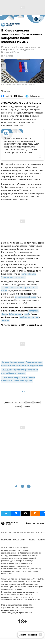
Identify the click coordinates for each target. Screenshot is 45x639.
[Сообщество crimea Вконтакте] (15, 513)
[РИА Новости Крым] (10, 25)
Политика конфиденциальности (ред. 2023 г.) (21, 568)
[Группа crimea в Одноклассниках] (35, 513)
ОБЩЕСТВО (18, 532)
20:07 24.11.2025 (7, 56)
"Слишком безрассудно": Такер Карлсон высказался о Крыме (18, 379)
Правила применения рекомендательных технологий (19, 572)
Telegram (33, 311)
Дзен (4, 314)
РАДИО (31, 540)
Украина (27, 406)
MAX (26, 314)
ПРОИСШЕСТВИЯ (31, 532)
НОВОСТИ (6, 540)
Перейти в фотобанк (28, 85)
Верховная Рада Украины (15, 402)
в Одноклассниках (29, 317)
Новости (17, 406)
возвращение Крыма (25, 297)
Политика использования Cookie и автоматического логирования (16, 565)
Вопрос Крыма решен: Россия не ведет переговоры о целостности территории (22, 364)
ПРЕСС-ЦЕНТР (19, 540)
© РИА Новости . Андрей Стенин (11, 85)
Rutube (5, 320)
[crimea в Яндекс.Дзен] (25, 513)
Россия (37, 402)
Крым (29, 402)
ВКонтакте (15, 314)
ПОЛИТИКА (6, 532)
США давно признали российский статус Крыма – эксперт (19, 371)
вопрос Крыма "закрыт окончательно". (18, 276)
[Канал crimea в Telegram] (6, 513)
